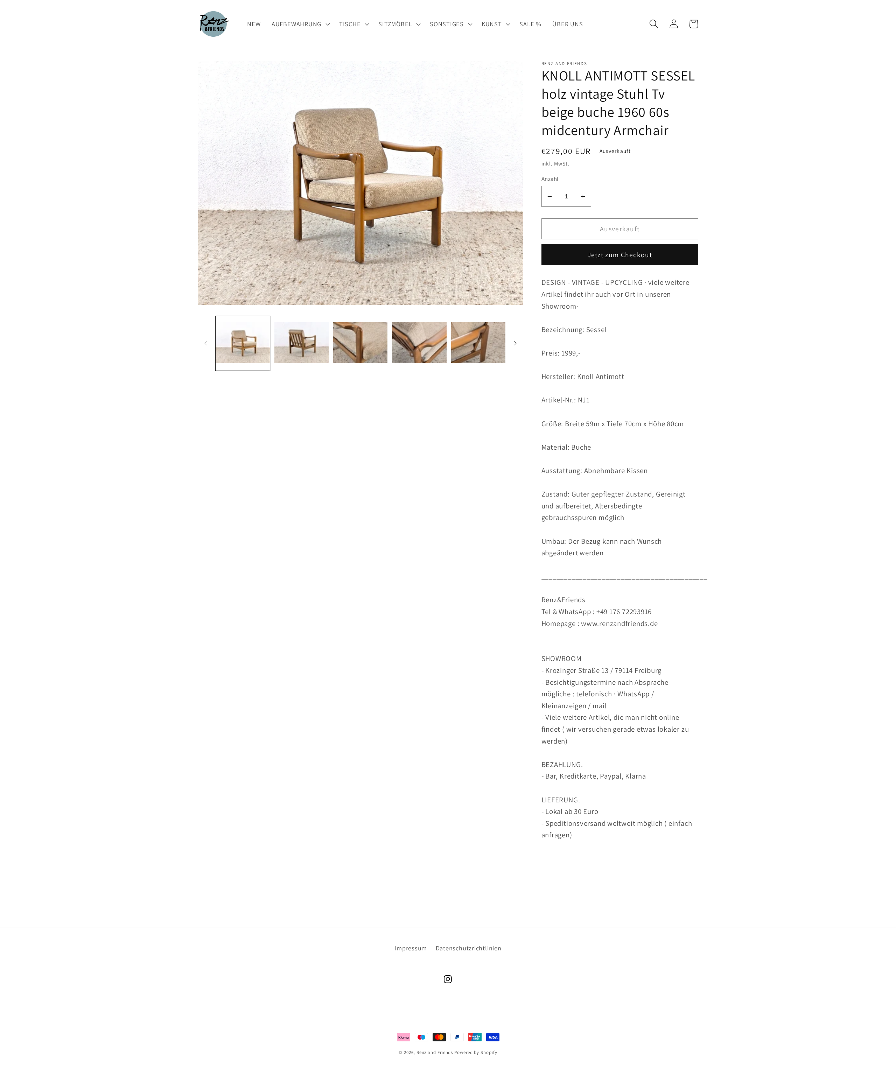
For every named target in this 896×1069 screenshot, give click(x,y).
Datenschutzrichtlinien (469, 948)
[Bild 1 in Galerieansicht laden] (243, 343)
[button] (300, 23)
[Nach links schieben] (205, 343)
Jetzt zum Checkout (620, 254)
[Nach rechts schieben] (515, 343)
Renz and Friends (434, 1052)
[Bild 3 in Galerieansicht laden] (360, 343)
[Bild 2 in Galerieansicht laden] (301, 343)
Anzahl (550, 179)
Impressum (410, 948)
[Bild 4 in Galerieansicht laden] (419, 343)
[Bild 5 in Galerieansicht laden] (478, 343)
